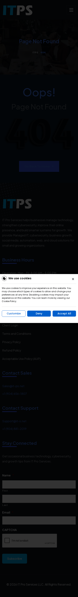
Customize (14, 313)
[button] (73, 279)
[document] (39, 298)
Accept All (64, 313)
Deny (39, 313)
